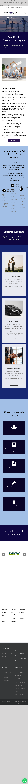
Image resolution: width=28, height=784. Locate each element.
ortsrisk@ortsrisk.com (17, 7)
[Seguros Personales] (14, 256)
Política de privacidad (19, 653)
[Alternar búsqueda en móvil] (25, 13)
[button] (3, 554)
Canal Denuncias (18, 660)
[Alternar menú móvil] (25, 11)
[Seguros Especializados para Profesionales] (14, 347)
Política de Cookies (19, 655)
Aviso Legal (17, 650)
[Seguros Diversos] (14, 301)
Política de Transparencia (20, 658)
